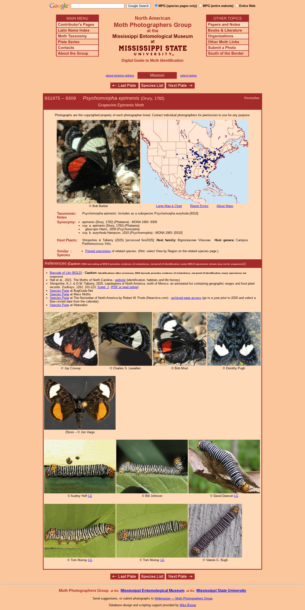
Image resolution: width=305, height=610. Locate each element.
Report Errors (199, 206)
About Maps (225, 206)
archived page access (186, 298)
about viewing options (120, 75)
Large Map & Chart (169, 206)
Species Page (59, 290)
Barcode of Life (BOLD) (66, 273)
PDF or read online (124, 287)
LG (90, 496)
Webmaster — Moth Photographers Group (184, 598)
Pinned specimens (98, 251)
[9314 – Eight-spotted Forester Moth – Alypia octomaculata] (180, 87)
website (120, 280)
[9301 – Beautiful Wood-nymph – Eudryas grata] (124, 87)
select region (188, 75)
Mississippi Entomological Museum (152, 591)
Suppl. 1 (103, 287)
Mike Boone (188, 605)
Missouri (157, 75)
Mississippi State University (221, 591)
